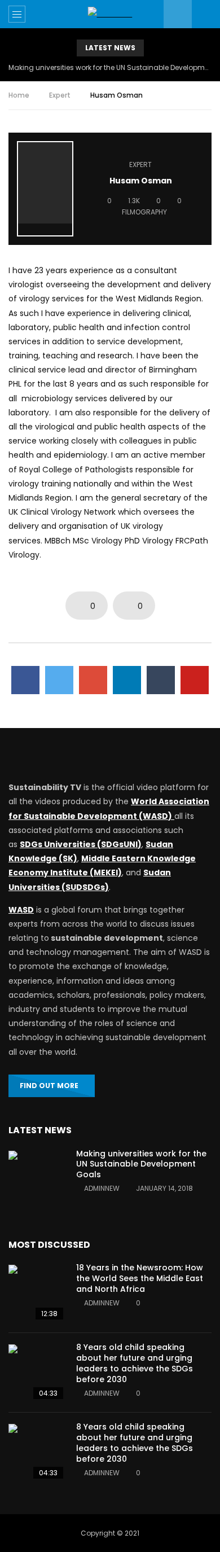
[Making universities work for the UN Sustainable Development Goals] (36, 1179)
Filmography (144, 212)
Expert (60, 95)
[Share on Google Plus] (93, 680)
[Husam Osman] (45, 188)
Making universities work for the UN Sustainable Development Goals (110, 67)
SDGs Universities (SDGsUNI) (81, 844)
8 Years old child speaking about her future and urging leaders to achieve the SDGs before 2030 (134, 1363)
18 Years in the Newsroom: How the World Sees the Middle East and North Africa (139, 1278)
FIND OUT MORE (49, 1085)
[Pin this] (195, 680)
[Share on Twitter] (59, 680)
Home (18, 95)
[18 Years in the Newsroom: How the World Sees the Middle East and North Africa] (36, 1293)
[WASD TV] (110, 14)
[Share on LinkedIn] (127, 680)
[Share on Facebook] (25, 680)
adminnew (102, 1188)
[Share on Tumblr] (161, 680)
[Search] (206, 14)
